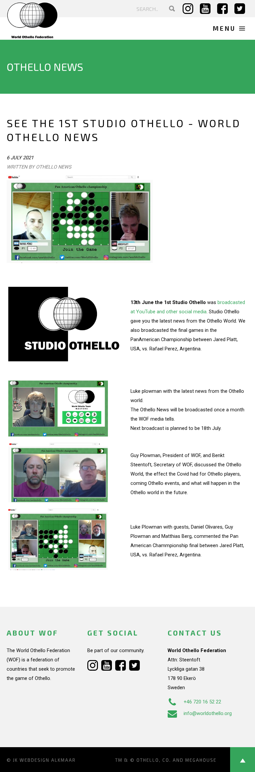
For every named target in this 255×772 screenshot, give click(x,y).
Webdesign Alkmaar (48, 760)
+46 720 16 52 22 (202, 702)
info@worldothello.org (208, 713)
